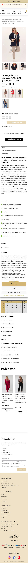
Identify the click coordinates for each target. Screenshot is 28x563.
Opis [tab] (3, 148)
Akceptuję (14, 284)
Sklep (12, 19)
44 (3, 117)
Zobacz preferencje (14, 292)
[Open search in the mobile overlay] (8, 11)
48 (7, 117)
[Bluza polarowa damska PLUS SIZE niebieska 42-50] (5, 103)
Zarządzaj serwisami (14, 281)
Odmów (14, 288)
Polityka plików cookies (8, 295)
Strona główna (6, 19)
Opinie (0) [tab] (5, 153)
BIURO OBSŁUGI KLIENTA (9, 521)
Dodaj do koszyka (16, 122)
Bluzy (16, 19)
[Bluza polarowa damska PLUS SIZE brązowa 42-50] (5, 93)
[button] (3, 394)
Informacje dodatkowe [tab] (9, 150)
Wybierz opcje (20, 412)
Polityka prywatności (19, 295)
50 (10, 117)
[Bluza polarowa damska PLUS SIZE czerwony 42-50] (12, 93)
